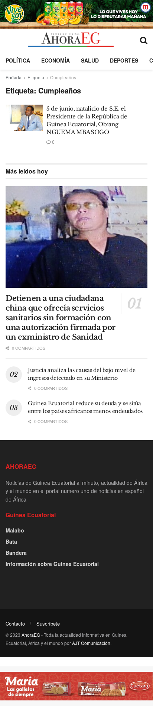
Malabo (15, 530)
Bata (11, 541)
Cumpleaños (63, 77)
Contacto (15, 623)
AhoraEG (31, 635)
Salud (90, 60)
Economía (55, 60)
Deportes (124, 60)
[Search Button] (143, 40)
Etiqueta (35, 77)
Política (18, 60)
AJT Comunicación (91, 643)
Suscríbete (48, 623)
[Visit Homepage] (70, 39)
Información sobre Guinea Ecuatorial (52, 563)
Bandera (16, 552)
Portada (14, 77)
